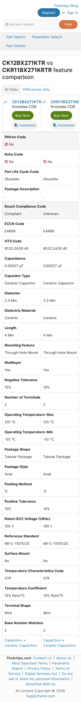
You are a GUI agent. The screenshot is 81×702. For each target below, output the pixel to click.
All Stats (11, 89)
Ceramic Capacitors (21, 645)
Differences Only (36, 89)
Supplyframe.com (40, 696)
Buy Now (22, 115)
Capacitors (13, 640)
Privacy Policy (39, 668)
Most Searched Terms (30, 663)
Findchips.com (6, 10)
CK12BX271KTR (26, 102)
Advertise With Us (40, 684)
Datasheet (27, 125)
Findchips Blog (66, 5)
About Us (63, 658)
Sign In (72, 12)
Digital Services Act (41, 673)
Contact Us (42, 658)
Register (49, 12)
